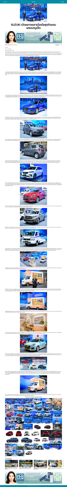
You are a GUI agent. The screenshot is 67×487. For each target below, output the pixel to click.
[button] (55, 44)
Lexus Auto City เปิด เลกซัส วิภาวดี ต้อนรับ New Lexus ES (40, 468)
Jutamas (7, 469)
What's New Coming (8, 460)
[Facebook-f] (3, 1)
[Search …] (61, 1)
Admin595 (37, 469)
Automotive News (22, 460)
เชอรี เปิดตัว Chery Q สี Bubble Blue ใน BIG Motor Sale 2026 (11, 468)
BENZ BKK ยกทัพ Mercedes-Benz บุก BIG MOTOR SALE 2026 (55, 468)
